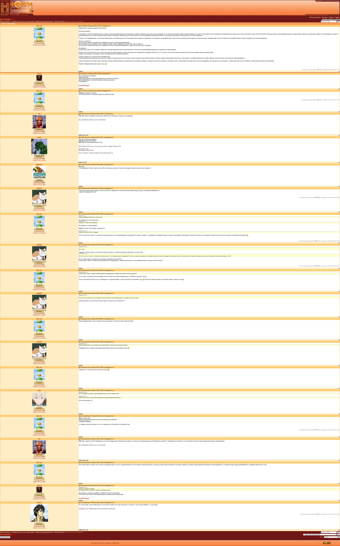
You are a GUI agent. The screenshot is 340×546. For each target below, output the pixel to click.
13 (113, 342)
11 (113, 293)
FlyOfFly (39, 188)
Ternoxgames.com (83, 508)
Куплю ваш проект (59, 21)
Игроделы (325, 17)
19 (113, 485)
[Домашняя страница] (84, 135)
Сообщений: (39, 43)
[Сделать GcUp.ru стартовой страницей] (22, 15)
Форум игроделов (5, 21)
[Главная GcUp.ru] (5, 15)
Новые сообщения (314, 17)
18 (113, 462)
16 (113, 416)
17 (113, 439)
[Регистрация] (15, 15)
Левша (39, 73)
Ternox (39, 502)
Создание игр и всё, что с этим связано (23, 21)
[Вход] (20, 15)
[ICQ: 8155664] (87, 530)
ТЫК (87, 149)
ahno (39, 390)
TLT (39, 113)
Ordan (39, 137)
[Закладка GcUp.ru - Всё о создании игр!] (24, 15)
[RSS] (27, 15)
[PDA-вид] (26, 15)
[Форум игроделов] (10, 15)
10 (113, 270)
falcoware (39, 164)
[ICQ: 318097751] (87, 135)
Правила (331, 17)
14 (113, 367)
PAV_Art (39, 26)
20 (113, 502)
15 (113, 390)
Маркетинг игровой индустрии (44, 21)
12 (113, 319)
